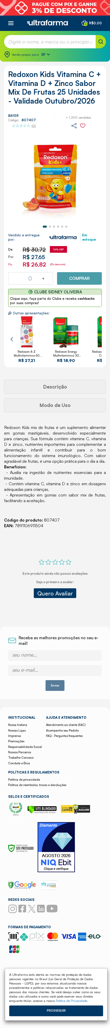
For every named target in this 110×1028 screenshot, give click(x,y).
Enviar (55, 685)
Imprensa (14, 736)
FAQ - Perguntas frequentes (64, 736)
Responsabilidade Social (25, 747)
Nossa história (17, 725)
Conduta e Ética (19, 763)
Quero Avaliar (55, 593)
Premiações (16, 741)
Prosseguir (56, 1010)
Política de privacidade (24, 779)
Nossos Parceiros (19, 752)
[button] (45, 227)
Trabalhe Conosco (21, 757)
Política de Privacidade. (72, 1001)
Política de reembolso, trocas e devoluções (37, 785)
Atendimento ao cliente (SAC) (65, 725)
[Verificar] (42, 812)
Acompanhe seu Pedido (62, 730)
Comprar (79, 278)
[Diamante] (56, 848)
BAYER (13, 116)
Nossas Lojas (17, 730)
